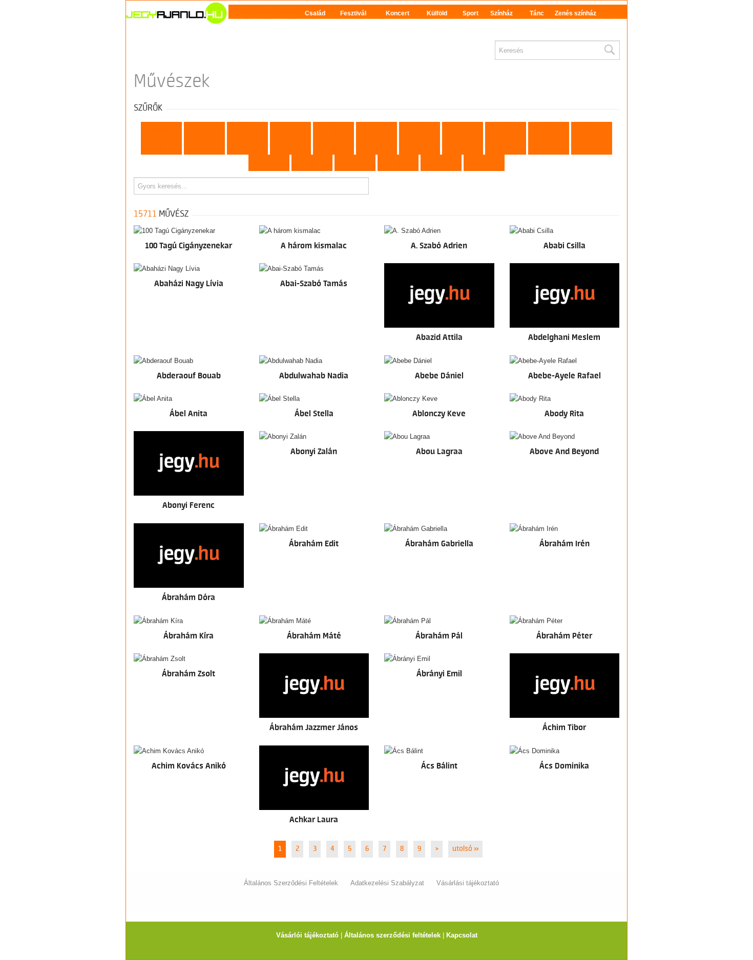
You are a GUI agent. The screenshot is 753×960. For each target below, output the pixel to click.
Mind (161, 130)
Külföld (437, 13)
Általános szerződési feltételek (392, 935)
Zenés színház (575, 13)
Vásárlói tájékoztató (307, 935)
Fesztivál (353, 13)
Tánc (537, 13)
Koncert (397, 13)
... (484, 162)
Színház (501, 13)
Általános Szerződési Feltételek (291, 883)
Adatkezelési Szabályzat (387, 883)
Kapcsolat (461, 935)
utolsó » (465, 849)
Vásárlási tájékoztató (467, 883)
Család (315, 13)
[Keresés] (609, 50)
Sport (470, 13)
